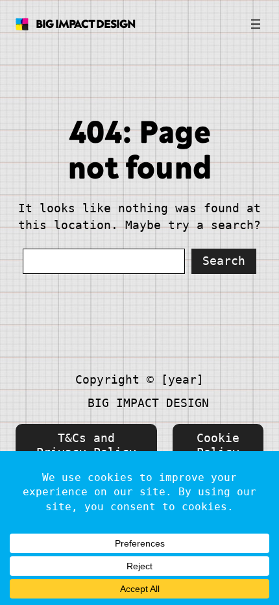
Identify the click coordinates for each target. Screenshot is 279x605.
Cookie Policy (218, 445)
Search (223, 260)
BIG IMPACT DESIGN (86, 24)
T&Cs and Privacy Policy (86, 445)
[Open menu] (255, 24)
